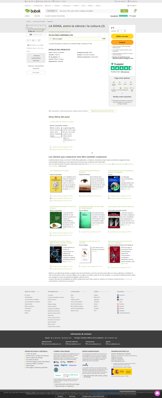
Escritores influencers (76, 304)
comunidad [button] (66, 6)
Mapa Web (51, 315)
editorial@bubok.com (74, 344)
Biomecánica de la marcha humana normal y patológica (120, 242)
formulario (127, 279)
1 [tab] (92, 153)
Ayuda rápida (28, 304)
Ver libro (72, 189)
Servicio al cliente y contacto (34, 363)
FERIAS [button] (98, 6)
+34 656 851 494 (112, 338)
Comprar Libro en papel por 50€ (120, 196)
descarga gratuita (119, 164)
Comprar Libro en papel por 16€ (62, 266)
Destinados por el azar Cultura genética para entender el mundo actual (61, 242)
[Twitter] (39, 40)
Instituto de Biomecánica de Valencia (120, 245)
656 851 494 (67, 338)
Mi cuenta (27, 295)
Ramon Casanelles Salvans (59, 125)
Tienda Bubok (28, 297)
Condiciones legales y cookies (56, 297)
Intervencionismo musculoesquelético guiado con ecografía (121, 171)
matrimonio (40, 48)
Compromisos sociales (54, 326)
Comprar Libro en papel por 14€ (62, 147)
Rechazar (72, 396)
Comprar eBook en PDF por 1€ (62, 235)
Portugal (96, 308)
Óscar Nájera (83, 210)
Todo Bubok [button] (51, 11)
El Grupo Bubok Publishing (55, 16)
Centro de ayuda (31, 354)
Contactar (57, 1)
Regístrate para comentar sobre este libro (102, 111)
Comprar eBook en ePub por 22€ (120, 198)
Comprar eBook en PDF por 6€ (91, 196)
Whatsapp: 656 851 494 (44, 1)
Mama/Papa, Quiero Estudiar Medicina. (121, 206)
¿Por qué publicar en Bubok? (32, 302)
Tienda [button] (90, 6)
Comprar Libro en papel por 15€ (91, 266)
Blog (84, 6)
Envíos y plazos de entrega (34, 358)
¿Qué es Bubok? (121, 1)
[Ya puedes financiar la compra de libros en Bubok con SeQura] (67, 375)
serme (110, 174)
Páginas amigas (52, 304)
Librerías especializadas (77, 308)
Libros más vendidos (76, 302)
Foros (72, 297)
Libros (27, 16)
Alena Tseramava (56, 210)
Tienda (28, 21)
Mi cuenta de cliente (32, 359)
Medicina (50, 21)
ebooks (94, 164)
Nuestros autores (29, 306)
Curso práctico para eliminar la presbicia (89, 171)
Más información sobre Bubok (122, 367)
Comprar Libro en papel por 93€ (120, 267)
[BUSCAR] (124, 11)
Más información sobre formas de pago (67, 384)
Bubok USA (97, 297)
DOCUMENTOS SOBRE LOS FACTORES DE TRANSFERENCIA (91, 207)
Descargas (27, 310)
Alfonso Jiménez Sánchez (58, 245)
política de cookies (69, 394)
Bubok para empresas (54, 311)
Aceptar (60, 396)
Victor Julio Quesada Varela (117, 210)
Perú (95, 310)
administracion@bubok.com (52, 344)
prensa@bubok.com (114, 344)
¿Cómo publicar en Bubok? (32, 299)
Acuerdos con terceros (54, 320)
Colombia (96, 302)
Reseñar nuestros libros (54, 313)
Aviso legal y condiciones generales (37, 367)
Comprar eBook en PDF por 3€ (62, 201)
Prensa (49, 302)
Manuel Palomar (84, 174)
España (96, 295)
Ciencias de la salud (39, 21)
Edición (37, 16)
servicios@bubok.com (94, 344)
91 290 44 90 (30, 1)
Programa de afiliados (54, 308)
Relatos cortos (75, 310)
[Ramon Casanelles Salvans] (36, 58)
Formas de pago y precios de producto (38, 361)
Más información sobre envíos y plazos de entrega (96, 376)
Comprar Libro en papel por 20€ (62, 196)
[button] (132, 6)
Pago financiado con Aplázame (64, 386)
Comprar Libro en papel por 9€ (91, 232)
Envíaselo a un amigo (36, 45)
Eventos (57, 6)
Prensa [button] (76, 6)
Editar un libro (51, 324)
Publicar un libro (75, 299)
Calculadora (28, 308)
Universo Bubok (52, 306)
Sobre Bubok (30, 365)
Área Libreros (133, 1)
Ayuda (63, 1)
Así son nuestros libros (54, 317)
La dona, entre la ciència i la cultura (62, 122)
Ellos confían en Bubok (77, 306)
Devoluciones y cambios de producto (37, 356)
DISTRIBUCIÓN (38, 6)
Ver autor (36, 72)
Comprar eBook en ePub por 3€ (62, 198)
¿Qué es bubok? (52, 322)
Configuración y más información (93, 396)
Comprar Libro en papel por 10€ (62, 233)
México (96, 306)
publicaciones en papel (104, 164)
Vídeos (26, 313)
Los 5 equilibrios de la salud (59, 170)
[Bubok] (32, 11)
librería (90, 164)
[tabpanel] (92, 136)
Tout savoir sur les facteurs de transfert (89, 242)
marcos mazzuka (55, 174)
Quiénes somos (52, 299)
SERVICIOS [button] (48, 6)
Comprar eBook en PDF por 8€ (62, 269)
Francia (96, 304)
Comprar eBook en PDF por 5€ (62, 149)
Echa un (34, 31)
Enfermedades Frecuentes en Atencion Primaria (63, 207)
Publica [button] (27, 6)
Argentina (96, 299)
